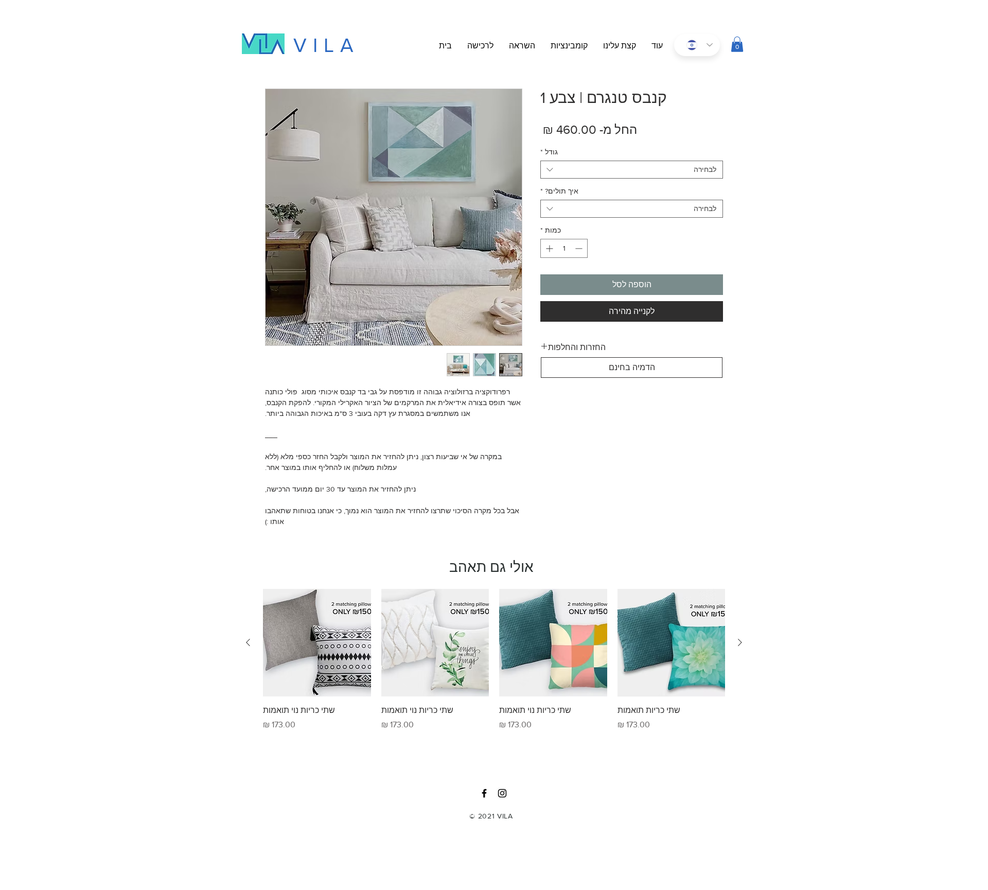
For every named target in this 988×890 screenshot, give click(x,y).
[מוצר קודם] (740, 642)
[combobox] (631, 170)
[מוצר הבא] (248, 642)
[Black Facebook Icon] (484, 793)
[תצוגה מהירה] (671, 643)
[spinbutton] (564, 248)
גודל (549, 152)
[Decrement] (579, 248)
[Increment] (548, 248)
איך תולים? (559, 191)
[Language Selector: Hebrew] (697, 45)
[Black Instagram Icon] (502, 793)
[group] (494, 673)
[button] (657, 46)
